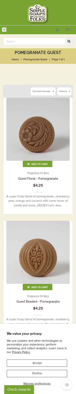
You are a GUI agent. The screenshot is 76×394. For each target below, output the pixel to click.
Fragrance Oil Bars (38, 173)
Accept (37, 363)
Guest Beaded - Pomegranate (38, 301)
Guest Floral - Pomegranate (38, 178)
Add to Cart (39, 164)
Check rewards (19, 389)
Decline (37, 373)
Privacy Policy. (21, 352)
